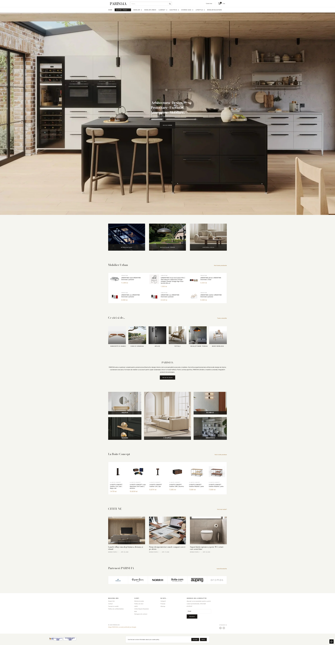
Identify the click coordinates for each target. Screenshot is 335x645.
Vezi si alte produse (221, 454)
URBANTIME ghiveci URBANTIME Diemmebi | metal (210, 278)
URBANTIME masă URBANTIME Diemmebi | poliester (131, 278)
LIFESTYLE (199, 10)
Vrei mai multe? (222, 509)
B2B (135, 611)
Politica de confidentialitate (116, 609)
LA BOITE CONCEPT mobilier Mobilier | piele (196, 485)
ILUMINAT (162, 10)
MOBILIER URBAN (150, 10)
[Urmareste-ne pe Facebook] (220, 628)
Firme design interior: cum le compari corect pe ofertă (167, 548)
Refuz (203, 639)
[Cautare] (170, 4)
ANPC (136, 606)
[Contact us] (331, 641)
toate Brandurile (222, 568)
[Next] (226, 478)
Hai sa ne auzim (167, 377)
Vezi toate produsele (220, 265)
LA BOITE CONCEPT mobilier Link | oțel (155, 485)
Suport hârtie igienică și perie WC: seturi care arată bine (206, 548)
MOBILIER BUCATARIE (214, 10)
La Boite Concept (115, 482)
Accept (195, 639)
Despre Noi (111, 601)
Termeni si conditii (113, 606)
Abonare (192, 616)
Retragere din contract (140, 614)
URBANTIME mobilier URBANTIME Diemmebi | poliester (211, 296)
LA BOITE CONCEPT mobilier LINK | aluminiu (176, 485)
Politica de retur (138, 603)
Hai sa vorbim (167, 125)
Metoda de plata (139, 601)
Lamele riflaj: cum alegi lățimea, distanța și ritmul (125, 548)
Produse (163, 603)
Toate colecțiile (222, 318)
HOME (110, 10)
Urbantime (124, 275)
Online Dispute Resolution (141, 609)
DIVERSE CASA (186, 10)
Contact (110, 603)
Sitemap (163, 606)
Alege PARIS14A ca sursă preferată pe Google (122, 627)
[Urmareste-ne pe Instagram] (224, 628)
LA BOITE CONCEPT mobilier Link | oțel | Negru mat (116, 486)
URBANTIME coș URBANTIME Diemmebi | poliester (130, 296)
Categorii (163, 601)
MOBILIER (136, 10)
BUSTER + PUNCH (122, 10)
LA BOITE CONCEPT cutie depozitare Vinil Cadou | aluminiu (138, 486)
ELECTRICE (173, 10)
